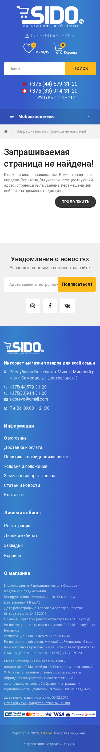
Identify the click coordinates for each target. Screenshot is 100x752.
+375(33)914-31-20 (28, 393)
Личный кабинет (50, 35)
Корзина (12, 555)
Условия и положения (25, 466)
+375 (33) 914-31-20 (53, 91)
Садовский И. (56, 744)
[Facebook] (50, 306)
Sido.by (45, 733)
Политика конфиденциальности (36, 456)
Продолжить (75, 202)
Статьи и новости (22, 485)
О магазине (15, 438)
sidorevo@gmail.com (28, 399)
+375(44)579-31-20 (28, 387)
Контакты (14, 494)
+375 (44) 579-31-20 (53, 84)
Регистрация (17, 525)
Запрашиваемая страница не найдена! (51, 131)
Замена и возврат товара (29, 475)
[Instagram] (33, 306)
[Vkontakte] (67, 306)
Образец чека (15, 703)
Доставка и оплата (23, 447)
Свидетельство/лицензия (49, 703)
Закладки (13, 545)
